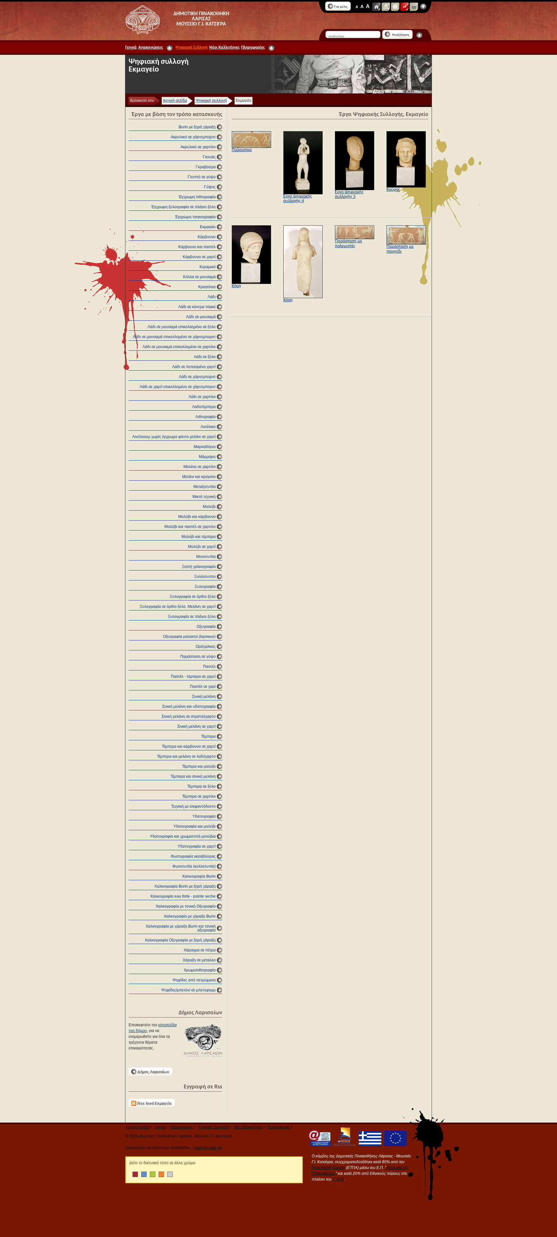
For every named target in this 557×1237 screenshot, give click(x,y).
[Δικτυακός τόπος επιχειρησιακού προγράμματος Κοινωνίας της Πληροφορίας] (318, 1144)
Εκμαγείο (208, 227)
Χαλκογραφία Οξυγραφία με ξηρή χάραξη (180, 940)
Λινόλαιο (208, 426)
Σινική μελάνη (204, 696)
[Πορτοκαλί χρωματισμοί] (161, 1174)
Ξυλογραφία (205, 586)
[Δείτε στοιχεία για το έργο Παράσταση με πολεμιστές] (354, 238)
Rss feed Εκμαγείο (154, 1103)
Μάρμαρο (207, 456)
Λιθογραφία (205, 416)
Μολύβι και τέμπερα (198, 536)
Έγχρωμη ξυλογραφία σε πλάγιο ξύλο (183, 207)
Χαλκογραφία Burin (199, 876)
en (414, 6)
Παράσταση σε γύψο (198, 656)
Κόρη (236, 286)
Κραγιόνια (207, 287)
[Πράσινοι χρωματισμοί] (152, 1174)
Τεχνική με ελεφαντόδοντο (193, 806)
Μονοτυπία (206, 556)
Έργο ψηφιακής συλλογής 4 (297, 198)
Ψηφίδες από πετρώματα (194, 980)
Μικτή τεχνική (204, 496)
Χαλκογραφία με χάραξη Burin (190, 916)
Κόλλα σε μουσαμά (199, 277)
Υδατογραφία (204, 816)
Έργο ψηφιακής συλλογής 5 (349, 194)
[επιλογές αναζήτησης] (419, 35)
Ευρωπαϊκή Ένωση (328, 1167)
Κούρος (393, 189)
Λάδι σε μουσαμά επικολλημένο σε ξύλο (182, 327)
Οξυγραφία (206, 626)
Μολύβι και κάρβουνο (197, 516)
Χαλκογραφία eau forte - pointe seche (183, 896)
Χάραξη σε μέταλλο (199, 960)
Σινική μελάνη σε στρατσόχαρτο (188, 716)
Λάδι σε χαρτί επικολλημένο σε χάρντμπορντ (178, 387)
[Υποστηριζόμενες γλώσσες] (423, 7)
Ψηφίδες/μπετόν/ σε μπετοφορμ (188, 990)
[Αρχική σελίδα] (376, 7)
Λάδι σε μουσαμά (201, 317)
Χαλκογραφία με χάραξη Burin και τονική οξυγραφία (181, 928)
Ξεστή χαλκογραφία (199, 566)
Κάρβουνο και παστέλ (197, 247)
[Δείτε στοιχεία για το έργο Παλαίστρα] (251, 146)
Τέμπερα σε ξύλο (201, 786)
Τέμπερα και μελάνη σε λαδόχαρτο (186, 756)
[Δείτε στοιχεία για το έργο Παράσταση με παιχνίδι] (406, 243)
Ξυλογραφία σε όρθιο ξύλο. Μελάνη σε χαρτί (178, 606)
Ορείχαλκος (206, 646)
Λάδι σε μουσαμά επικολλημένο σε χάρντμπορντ (174, 337)
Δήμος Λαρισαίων (153, 1072)
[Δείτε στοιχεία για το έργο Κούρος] (406, 186)
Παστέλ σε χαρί (203, 686)
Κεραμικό (208, 267)
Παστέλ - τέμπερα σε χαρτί (193, 676)
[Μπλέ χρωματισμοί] (144, 1174)
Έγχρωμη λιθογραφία (197, 197)
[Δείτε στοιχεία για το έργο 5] (354, 189)
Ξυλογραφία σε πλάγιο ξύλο (192, 616)
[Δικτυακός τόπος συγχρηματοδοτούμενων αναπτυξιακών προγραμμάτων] (343, 1144)
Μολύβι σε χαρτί (202, 546)
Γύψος (210, 187)
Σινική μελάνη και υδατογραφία (189, 706)
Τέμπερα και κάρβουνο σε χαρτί (189, 746)
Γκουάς (209, 157)
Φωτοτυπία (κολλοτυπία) (194, 866)
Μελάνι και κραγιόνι (199, 476)
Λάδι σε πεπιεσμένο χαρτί (194, 367)
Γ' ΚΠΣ (338, 1179)
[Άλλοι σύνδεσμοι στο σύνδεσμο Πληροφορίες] (271, 48)
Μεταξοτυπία (204, 486)
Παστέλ (209, 666)
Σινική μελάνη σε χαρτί (196, 726)
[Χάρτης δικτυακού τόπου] (386, 7)
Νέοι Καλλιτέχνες (224, 47)
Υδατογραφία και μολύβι (194, 826)
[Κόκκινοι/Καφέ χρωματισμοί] (135, 1174)
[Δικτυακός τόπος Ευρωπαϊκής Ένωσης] (394, 1144)
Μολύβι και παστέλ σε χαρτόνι (190, 526)
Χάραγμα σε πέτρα (200, 950)
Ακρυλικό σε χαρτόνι (198, 147)
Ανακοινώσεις (150, 47)
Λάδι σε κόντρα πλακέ (197, 307)
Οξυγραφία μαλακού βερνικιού (189, 636)
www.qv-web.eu (208, 1147)
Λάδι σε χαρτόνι (202, 396)
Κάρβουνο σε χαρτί (199, 257)
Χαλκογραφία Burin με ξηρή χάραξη (185, 886)
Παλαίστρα (242, 150)
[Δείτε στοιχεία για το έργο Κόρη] (251, 282)
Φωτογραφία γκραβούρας (193, 856)
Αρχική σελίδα (175, 100)
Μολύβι (209, 506)
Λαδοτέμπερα (204, 406)
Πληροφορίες (253, 47)
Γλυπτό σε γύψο (202, 177)
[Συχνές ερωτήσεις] (395, 7)
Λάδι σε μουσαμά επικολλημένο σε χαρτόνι (179, 347)
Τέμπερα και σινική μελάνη (193, 776)
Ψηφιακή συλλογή (211, 100)
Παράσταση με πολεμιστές (348, 243)
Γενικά (131, 47)
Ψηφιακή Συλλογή (191, 47)
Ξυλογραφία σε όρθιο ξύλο (193, 596)
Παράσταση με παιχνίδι (400, 249)
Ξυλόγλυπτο (205, 576)
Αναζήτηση (400, 34)
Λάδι (212, 297)
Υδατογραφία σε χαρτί (197, 846)
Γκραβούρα (206, 167)
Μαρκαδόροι (205, 446)
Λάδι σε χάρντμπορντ (197, 377)
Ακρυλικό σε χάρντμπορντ (193, 137)
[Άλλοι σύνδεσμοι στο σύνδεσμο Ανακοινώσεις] (169, 48)
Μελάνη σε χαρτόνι (199, 466)
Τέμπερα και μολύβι (199, 766)
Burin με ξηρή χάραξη (197, 127)
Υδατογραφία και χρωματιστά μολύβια (183, 836)
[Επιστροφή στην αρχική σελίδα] (142, 19)
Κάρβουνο (207, 237)
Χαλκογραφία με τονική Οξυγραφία (186, 906)
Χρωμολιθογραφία (200, 970)
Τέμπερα (208, 736)
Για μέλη (340, 6)
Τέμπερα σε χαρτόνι (199, 796)
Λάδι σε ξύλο (205, 357)
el (404, 6)
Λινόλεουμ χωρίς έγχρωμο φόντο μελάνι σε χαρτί (174, 436)
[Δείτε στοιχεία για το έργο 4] (303, 193)
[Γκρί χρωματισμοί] (170, 1174)
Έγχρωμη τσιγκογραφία (195, 217)
